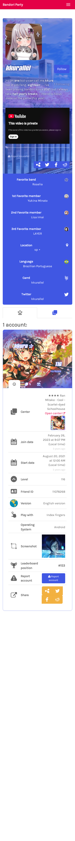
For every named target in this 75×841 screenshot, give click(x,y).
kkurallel (33, 280)
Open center (54, 413)
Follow (61, 69)
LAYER (26, 231)
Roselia (30, 182)
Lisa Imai (27, 215)
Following (62, 84)
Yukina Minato (30, 198)
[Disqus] (37, 673)
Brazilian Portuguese (35, 264)
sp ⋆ (30, 247)
